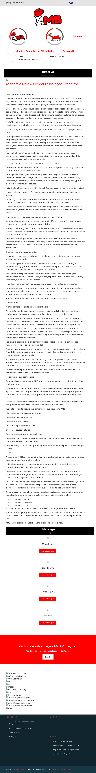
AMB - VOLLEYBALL (18, 769)
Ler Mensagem (48, 551)
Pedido (48, 657)
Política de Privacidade (61, 769)
